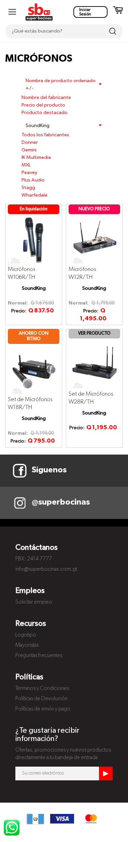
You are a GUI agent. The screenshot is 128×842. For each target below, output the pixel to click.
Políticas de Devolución (41, 699)
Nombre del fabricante (46, 97)
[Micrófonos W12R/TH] (94, 239)
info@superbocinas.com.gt (46, 569)
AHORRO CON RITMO (33, 336)
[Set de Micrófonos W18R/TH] (33, 369)
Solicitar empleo (33, 602)
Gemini (29, 150)
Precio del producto (43, 105)
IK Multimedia (36, 157)
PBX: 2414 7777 (33, 559)
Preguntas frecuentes (38, 655)
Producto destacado (45, 112)
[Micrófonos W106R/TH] (33, 239)
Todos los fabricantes (45, 135)
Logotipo (25, 635)
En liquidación (33, 209)
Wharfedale (34, 195)
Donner (30, 142)
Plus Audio (33, 180)
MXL (26, 165)
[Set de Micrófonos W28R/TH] (94, 364)
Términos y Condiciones (42, 688)
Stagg (28, 187)
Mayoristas (27, 645)
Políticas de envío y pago (42, 709)
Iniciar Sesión (85, 12)
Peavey (29, 172)
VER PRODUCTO (94, 333)
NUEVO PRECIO (94, 209)
